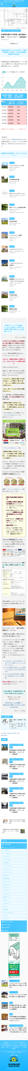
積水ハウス (6, 875)
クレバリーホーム (8, 872)
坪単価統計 (5, 735)
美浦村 (18, 733)
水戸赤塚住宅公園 (14, 179)
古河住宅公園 (13, 221)
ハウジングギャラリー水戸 (16, 165)
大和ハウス (6, 887)
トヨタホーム (6, 894)
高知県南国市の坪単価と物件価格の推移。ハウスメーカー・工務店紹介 (17, 752)
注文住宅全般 (7, 844)
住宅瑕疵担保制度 (8, 1045)
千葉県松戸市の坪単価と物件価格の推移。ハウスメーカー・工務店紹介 (17, 795)
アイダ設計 (6, 850)
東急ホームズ (6, 897)
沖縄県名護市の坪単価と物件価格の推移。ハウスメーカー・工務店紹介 (17, 781)
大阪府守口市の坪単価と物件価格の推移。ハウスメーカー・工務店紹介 (17, 766)
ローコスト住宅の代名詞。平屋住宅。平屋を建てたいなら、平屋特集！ (14, 676)
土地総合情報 (15, 1045)
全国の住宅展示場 (8, 922)
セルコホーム (6, 884)
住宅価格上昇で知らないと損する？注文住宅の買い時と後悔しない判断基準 (17, 1007)
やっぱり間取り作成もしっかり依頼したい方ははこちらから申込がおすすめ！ (15, 669)
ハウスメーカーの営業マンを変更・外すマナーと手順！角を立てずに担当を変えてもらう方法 (17, 1030)
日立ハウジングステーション (17, 193)
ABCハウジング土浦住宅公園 (17, 207)
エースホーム (6, 869)
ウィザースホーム (8, 866)
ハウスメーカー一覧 (9, 847)
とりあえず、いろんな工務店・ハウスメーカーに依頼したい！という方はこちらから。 (15, 663)
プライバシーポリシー (13, 1044)
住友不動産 (6, 878)
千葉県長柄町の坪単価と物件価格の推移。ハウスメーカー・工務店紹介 (17, 810)
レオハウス (6, 919)
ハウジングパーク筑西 (15, 235)
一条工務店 (6, 862)
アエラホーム (6, 856)
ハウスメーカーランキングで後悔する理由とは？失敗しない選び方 (17, 985)
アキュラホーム (7, 859)
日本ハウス (6, 900)
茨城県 (14, 733)
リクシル (5, 915)
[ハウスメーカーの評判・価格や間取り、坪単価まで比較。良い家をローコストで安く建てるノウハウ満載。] (14, 6)
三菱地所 (5, 909)
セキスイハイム (7, 881)
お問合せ (6, 930)
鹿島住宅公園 (13, 309)
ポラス (5, 906)
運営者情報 (6, 927)
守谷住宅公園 (13, 295)
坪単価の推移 (7, 924)
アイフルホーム (7, 853)
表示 (16, 43)
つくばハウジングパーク (16, 249)
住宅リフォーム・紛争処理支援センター (14, 1047)
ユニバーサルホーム (8, 912)
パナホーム (6, 903)
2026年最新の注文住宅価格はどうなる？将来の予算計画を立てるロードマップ (17, 1018)
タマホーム (6, 891)
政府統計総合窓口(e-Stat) (19, 139)
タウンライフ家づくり (10, 415)
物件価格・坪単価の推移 (7, 733)
